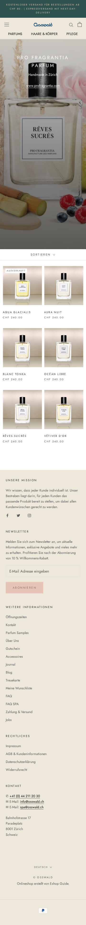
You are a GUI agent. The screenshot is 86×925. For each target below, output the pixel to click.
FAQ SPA (12, 704)
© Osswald (43, 877)
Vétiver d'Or (55, 436)
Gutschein (13, 648)
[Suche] (71, 24)
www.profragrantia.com (43, 85)
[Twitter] (18, 515)
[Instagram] (29, 515)
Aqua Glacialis (17, 312)
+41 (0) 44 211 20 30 (25, 796)
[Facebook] (7, 515)
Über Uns (12, 640)
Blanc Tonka (14, 374)
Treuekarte (13, 680)
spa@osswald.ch (31, 807)
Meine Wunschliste (19, 688)
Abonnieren (24, 587)
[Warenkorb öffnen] (80, 24)
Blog (9, 672)
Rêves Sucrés (15, 436)
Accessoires (14, 656)
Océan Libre (55, 374)
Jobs (9, 719)
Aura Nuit (53, 312)
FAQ (9, 696)
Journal (10, 664)
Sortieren (41, 254)
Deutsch (41, 867)
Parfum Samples (17, 632)
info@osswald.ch (32, 801)
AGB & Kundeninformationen (26, 753)
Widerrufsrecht (16, 769)
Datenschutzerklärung (21, 761)
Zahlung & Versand (19, 711)
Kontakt (11, 624)
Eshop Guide (59, 883)
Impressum (13, 746)
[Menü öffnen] (6, 24)
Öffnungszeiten (16, 617)
